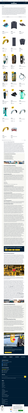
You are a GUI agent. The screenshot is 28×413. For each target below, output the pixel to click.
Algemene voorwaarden (5, 396)
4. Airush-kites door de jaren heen (8, 157)
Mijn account (3, 387)
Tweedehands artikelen (5, 391)
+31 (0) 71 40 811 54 (5, 363)
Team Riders (3, 390)
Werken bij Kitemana (4, 394)
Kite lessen (3, 393)
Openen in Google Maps (6, 362)
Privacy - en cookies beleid (5, 395)
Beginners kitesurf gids (5, 401)
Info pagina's (3, 400)
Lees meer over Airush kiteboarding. (13, 14)
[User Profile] (24, 3)
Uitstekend (8, 369)
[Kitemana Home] (14, 3)
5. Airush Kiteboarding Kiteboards (8, 158)
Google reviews (5, 372)
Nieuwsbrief (3, 402)
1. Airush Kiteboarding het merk (8, 155)
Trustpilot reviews (5, 371)
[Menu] (3, 405)
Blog (2, 398)
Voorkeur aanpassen (15, 410)
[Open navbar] (2, 3)
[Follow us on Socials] (11, 411)
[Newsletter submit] (25, 377)
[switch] (2, 410)
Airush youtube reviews (8, 352)
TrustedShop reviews (5, 370)
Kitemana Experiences (5, 399)
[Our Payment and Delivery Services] (10, 409)
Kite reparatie (3, 392)
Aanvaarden (20, 410)
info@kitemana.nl (5, 364)
